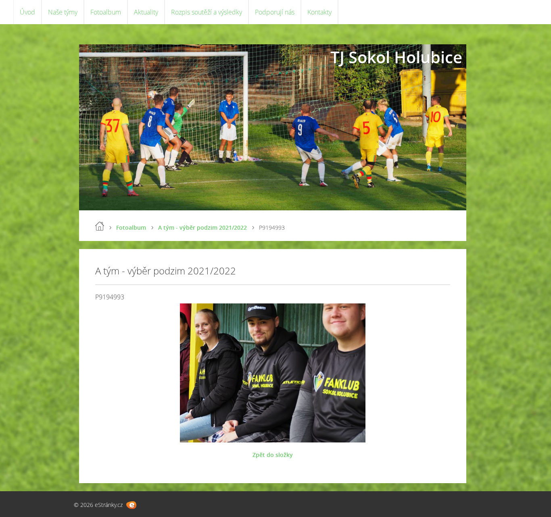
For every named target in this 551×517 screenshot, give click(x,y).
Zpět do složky (273, 455)
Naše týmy (62, 12)
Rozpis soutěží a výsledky (206, 12)
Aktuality (146, 12)
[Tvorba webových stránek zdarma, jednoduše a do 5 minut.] (131, 505)
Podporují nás (274, 12)
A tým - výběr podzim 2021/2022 (202, 227)
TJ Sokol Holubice (396, 57)
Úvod (27, 12)
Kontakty (319, 12)
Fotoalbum (105, 12)
